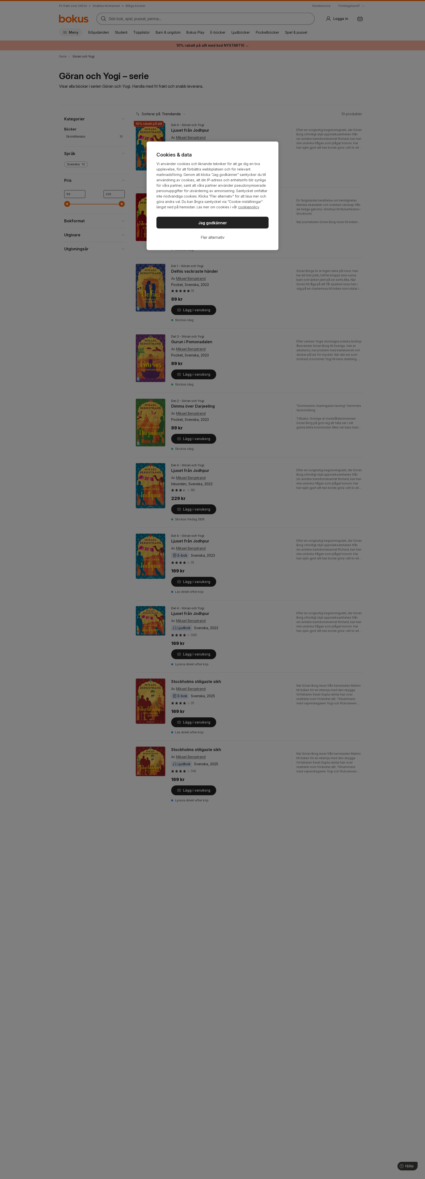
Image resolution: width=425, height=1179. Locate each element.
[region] (212, 196)
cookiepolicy (248, 207)
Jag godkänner (212, 222)
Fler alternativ (213, 237)
